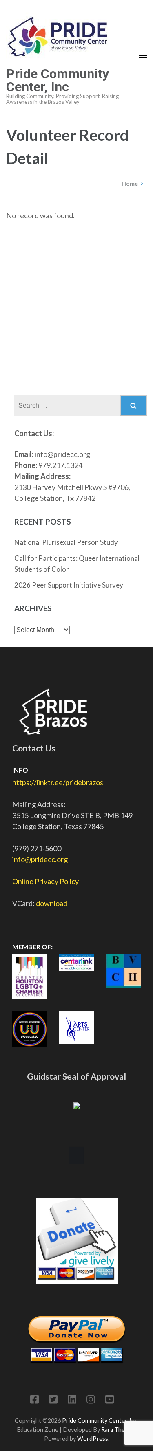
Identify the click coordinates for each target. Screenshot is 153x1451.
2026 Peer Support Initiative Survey (68, 585)
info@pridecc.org (40, 859)
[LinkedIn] (72, 1400)
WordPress (92, 1438)
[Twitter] (53, 1400)
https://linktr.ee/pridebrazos (57, 782)
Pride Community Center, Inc (57, 80)
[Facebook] (34, 1400)
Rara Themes (118, 1429)
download (51, 903)
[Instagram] (90, 1400)
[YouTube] (109, 1400)
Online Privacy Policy (45, 881)
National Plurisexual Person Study (66, 542)
